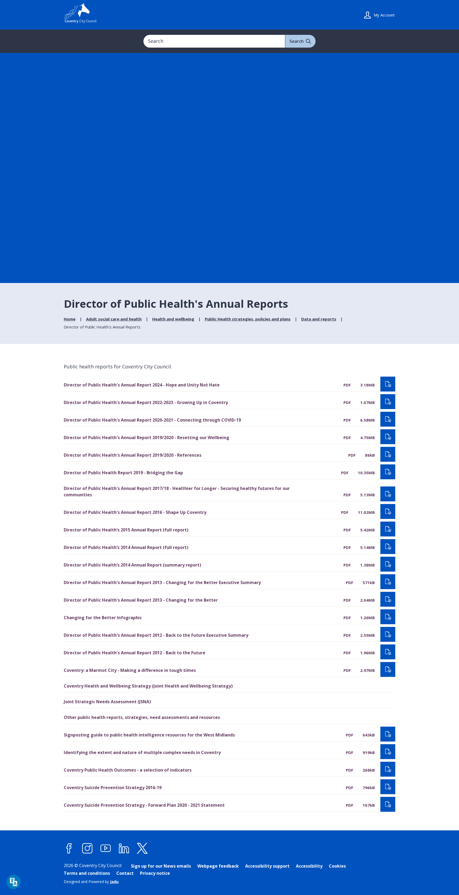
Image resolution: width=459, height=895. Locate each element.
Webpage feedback (218, 866)
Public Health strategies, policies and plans (248, 319)
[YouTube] (105, 848)
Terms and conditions (87, 873)
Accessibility (309, 866)
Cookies (337, 866)
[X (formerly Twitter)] (142, 848)
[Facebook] (69, 848)
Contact (125, 873)
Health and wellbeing (173, 319)
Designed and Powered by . (91, 881)
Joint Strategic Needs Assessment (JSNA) (107, 702)
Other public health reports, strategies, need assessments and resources (142, 717)
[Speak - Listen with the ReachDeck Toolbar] (13, 882)
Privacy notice (155, 873)
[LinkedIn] (124, 848)
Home (69, 319)
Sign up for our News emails (161, 866)
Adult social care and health (114, 319)
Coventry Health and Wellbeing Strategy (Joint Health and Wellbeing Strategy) (148, 686)
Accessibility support (267, 866)
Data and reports (318, 319)
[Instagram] (87, 848)
